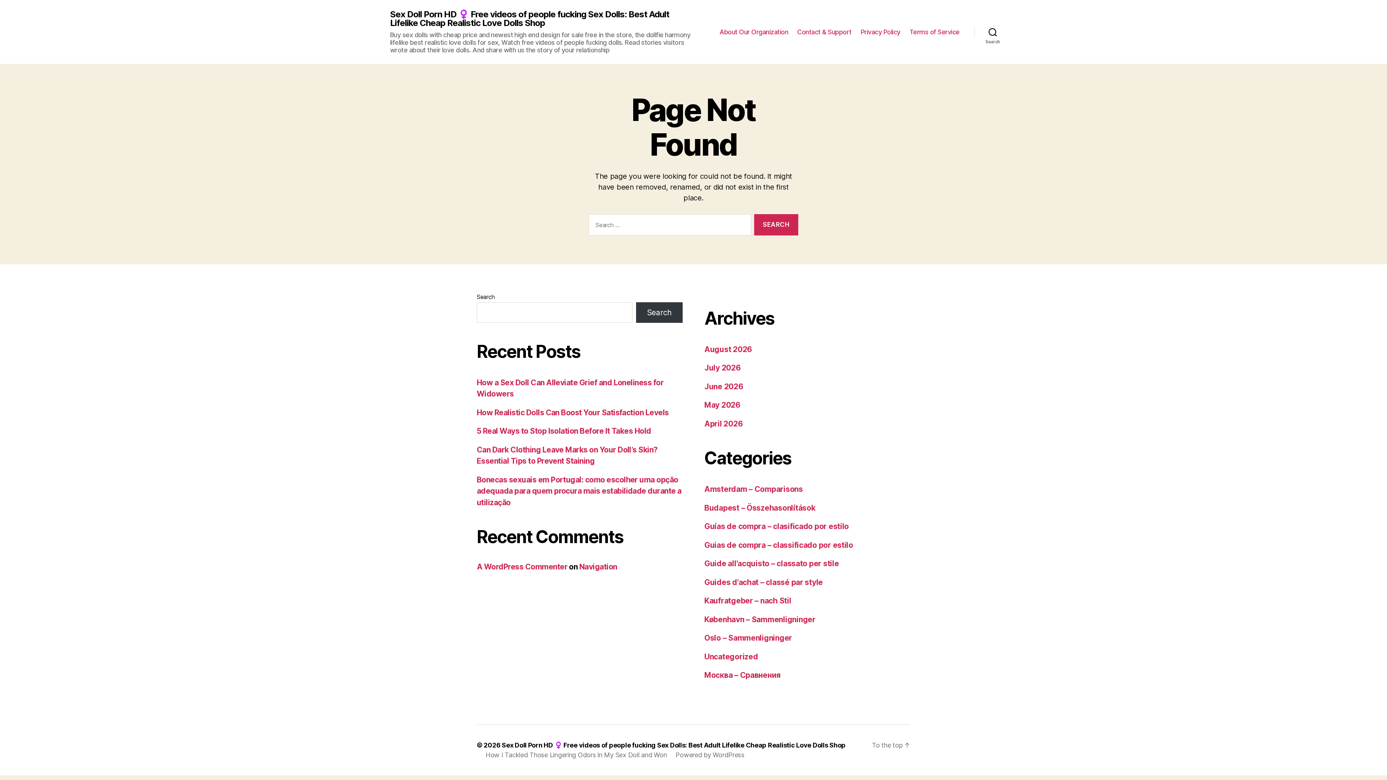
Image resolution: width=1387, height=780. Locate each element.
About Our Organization (754, 32)
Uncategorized (731, 656)
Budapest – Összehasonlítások (759, 507)
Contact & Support (824, 32)
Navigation (598, 566)
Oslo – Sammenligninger (748, 637)
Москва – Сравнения (742, 675)
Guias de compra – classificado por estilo (778, 545)
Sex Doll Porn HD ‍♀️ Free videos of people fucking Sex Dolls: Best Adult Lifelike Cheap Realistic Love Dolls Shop (529, 18)
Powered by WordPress (709, 755)
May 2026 (722, 405)
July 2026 (722, 367)
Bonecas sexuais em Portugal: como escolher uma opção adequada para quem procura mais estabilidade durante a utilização (579, 491)
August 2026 (728, 349)
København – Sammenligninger (760, 619)
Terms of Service (934, 32)
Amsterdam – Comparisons (753, 489)
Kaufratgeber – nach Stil (747, 600)
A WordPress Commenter (522, 566)
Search (485, 296)
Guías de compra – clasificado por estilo (776, 526)
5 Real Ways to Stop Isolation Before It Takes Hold (564, 431)
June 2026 (723, 386)
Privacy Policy (880, 32)
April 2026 (723, 423)
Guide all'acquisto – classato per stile (771, 563)
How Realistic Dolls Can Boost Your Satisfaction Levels (573, 412)
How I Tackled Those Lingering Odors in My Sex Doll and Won (576, 755)
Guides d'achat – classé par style (763, 582)
